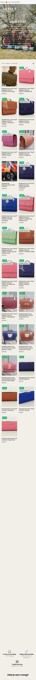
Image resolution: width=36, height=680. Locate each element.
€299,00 (4, 188)
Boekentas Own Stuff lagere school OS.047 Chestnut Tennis (9, 122)
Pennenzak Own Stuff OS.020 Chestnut (9, 409)
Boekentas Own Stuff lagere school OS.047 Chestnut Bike (26, 250)
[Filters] (33, 63)
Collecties (8, 63)
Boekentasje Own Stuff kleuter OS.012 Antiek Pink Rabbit (9, 379)
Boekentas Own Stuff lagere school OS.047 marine (26, 121)
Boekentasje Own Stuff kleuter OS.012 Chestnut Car (26, 315)
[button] (25, 9)
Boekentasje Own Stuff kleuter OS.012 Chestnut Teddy (26, 348)
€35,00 (21, 381)
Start (3, 63)
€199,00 (21, 93)
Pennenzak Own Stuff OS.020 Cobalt (26, 409)
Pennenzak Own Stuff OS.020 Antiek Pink (9, 439)
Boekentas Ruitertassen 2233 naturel (8, 185)
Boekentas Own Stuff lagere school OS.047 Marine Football (26, 186)
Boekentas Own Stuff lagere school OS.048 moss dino (9, 90)
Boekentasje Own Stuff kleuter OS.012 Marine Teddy (9, 348)
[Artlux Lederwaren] (9, 9)
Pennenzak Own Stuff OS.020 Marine (26, 378)
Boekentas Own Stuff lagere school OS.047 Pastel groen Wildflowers (9, 251)
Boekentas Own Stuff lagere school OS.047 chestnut (26, 153)
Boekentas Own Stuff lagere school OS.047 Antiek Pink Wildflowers (26, 218)
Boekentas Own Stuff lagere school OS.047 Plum (9, 153)
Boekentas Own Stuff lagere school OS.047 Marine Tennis (26, 283)
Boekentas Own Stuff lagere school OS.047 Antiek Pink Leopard (9, 283)
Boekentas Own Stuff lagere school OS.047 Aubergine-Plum (9, 316)
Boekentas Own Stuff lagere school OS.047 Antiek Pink (26, 90)
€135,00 (21, 319)
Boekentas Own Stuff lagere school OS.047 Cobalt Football (9, 218)
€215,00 (4, 93)
